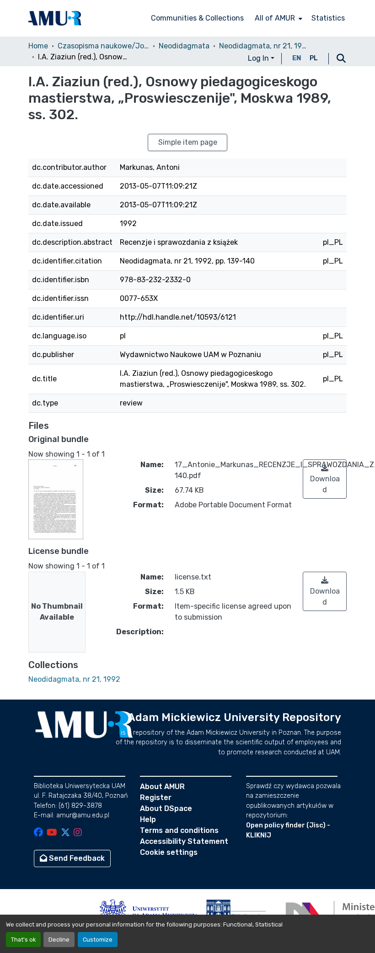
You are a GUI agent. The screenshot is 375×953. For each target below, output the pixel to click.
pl (314, 58)
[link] (325, 479)
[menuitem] (277, 18)
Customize (97, 939)
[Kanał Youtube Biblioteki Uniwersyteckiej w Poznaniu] (52, 833)
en (296, 58)
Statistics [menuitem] (328, 18)
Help (148, 819)
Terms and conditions (179, 830)
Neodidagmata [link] (184, 46)
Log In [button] (259, 58)
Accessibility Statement (184, 841)
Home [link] (38, 46)
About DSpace (166, 808)
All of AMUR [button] (275, 18)
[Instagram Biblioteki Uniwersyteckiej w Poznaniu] (78, 833)
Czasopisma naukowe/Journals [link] (103, 46)
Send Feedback (76, 858)
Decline (59, 939)
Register (155, 797)
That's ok (23, 939)
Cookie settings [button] (169, 852)
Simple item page (187, 142)
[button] (54, 18)
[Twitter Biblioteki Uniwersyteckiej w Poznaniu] (65, 833)
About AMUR (162, 786)
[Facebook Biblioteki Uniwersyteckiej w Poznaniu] (38, 833)
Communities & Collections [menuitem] (197, 18)
